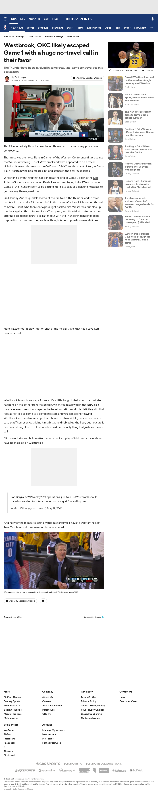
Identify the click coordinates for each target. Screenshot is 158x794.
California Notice (90, 718)
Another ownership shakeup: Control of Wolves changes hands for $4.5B (139, 203)
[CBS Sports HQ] (73, 763)
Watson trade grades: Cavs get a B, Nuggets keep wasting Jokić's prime (137, 238)
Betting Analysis (13, 709)
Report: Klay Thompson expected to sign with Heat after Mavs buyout (138, 183)
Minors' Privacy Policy (93, 705)
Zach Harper (21, 77)
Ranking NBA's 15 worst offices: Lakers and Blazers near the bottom (139, 132)
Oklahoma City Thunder (23, 146)
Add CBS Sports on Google (89, 78)
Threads (8, 751)
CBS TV (46, 714)
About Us (47, 697)
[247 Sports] (25, 769)
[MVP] (104, 769)
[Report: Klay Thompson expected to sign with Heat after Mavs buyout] (115, 187)
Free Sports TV (12, 705)
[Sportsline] (47, 770)
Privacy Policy (88, 701)
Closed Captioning (91, 714)
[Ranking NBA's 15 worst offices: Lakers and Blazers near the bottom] (115, 135)
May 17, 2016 (54, 508)
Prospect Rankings (53, 36)
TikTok (7, 734)
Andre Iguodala (28, 198)
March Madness (12, 714)
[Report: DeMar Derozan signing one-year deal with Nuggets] (115, 169)
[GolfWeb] (136, 770)
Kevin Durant (15, 207)
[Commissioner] (87, 769)
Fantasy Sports (12, 701)
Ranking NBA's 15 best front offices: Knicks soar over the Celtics (138, 149)
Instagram (9, 738)
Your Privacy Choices (92, 709)
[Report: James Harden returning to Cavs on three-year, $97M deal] (115, 222)
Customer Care (128, 701)
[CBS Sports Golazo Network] (104, 763)
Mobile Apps (11, 718)
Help (122, 697)
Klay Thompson (52, 211)
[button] (5, 19)
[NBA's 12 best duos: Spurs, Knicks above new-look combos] (115, 100)
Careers (46, 701)
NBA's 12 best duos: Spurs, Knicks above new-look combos (139, 97)
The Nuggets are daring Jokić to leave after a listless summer (138, 114)
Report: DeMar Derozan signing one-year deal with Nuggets (138, 166)
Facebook (9, 742)
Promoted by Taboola (92, 617)
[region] (54, 113)
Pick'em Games (12, 697)
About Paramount (52, 705)
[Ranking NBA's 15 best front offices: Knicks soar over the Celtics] (115, 152)
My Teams (48, 738)
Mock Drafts (73, 36)
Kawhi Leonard (52, 182)
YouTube (9, 730)
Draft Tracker (34, 36)
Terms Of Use (88, 697)
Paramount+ (49, 709)
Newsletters (49, 734)
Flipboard (9, 755)
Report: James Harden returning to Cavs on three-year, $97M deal (137, 219)
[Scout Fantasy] (119, 770)
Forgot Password (51, 742)
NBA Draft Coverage (14, 36)
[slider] (54, 133)
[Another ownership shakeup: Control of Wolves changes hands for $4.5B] (115, 204)
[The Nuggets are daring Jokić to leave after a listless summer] (115, 117)
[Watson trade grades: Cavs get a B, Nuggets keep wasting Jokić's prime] (115, 239)
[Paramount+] (67, 769)
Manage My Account (53, 730)
